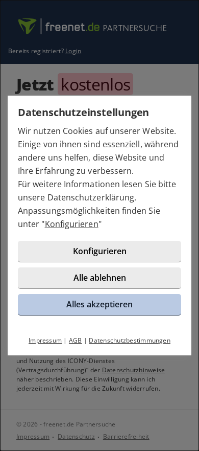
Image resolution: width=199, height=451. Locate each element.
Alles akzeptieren (99, 304)
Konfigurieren (71, 224)
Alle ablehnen (99, 277)
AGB (75, 340)
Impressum (45, 340)
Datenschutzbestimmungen (129, 340)
